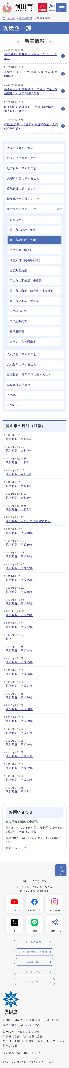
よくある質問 (33, 942)
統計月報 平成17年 (19, 685)
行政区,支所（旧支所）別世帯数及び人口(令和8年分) (31, 126)
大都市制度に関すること (23, 178)
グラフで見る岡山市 (23, 341)
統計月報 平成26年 (19, 579)
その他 (11, 394)
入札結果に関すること (22, 364)
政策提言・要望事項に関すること (29, 374)
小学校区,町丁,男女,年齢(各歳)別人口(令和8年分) (30, 73)
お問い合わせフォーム (20, 848)
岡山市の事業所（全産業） (27, 280)
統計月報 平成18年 (19, 709)
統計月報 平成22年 (19, 627)
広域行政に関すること (22, 188)
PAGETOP (61, 872)
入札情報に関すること (22, 354)
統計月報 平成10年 (19, 744)
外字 (9, 638)
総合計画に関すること (22, 158)
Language (52, 10)
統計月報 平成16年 (19, 674)
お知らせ (15, 219)
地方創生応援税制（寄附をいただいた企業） (30, 56)
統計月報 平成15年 (19, 662)
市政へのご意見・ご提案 (33, 952)
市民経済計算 (18, 311)
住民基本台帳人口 (21, 250)
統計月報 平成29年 (19, 544)
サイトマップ (33, 971)
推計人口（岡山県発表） (26, 260)
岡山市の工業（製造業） (26, 300)
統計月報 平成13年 (19, 779)
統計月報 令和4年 (18, 485)
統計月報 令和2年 (18, 509)
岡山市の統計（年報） (24, 229)
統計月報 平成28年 (19, 556)
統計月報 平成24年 (19, 603)
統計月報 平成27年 (19, 568)
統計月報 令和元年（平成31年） (28, 521)
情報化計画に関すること (23, 198)
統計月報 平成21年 (19, 732)
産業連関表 (17, 331)
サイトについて (33, 981)
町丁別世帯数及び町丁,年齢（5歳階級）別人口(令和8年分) (30, 108)
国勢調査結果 (18, 270)
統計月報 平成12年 (19, 768)
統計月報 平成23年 (19, 615)
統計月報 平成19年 (19, 721)
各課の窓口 (25, 18)
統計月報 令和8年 (18, 439)
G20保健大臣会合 (18, 384)
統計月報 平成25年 (19, 591)
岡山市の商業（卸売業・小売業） (32, 290)
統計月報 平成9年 (18, 791)
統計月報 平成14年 (19, 650)
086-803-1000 (21, 1024)
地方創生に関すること (22, 168)
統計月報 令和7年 (18, 450)
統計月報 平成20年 (19, 697)
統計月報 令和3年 (18, 497)
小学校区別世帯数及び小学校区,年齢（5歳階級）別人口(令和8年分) (30, 91)
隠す (59, 209)
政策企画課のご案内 (20, 148)
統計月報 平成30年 (19, 533)
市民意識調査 (18, 321)
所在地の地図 (28, 831)
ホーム (11, 18)
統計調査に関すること (22, 209)
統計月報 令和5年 (18, 474)
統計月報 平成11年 (19, 756)
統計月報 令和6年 (18, 462)
